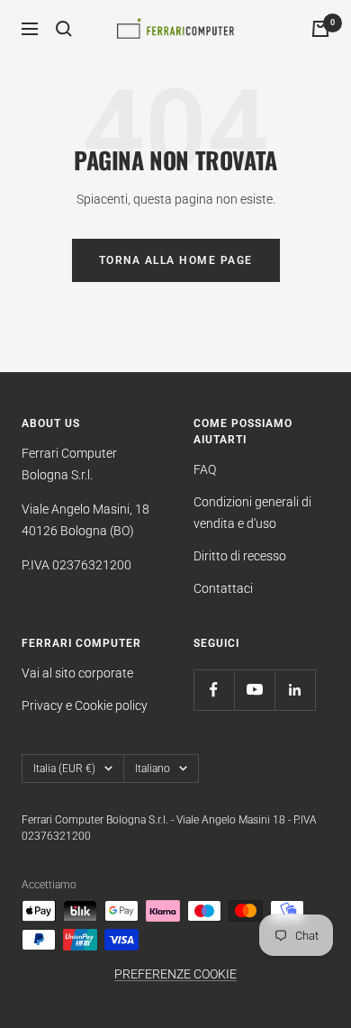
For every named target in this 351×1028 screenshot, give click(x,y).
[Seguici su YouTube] (254, 689)
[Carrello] (320, 29)
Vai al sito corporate (77, 673)
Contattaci (223, 588)
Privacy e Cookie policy (85, 705)
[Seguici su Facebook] (214, 689)
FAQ (205, 469)
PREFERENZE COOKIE (175, 974)
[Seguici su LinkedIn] (294, 689)
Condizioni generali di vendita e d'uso (252, 513)
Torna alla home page (176, 260)
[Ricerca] (64, 29)
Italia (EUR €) (64, 768)
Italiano (152, 768)
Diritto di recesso (240, 556)
